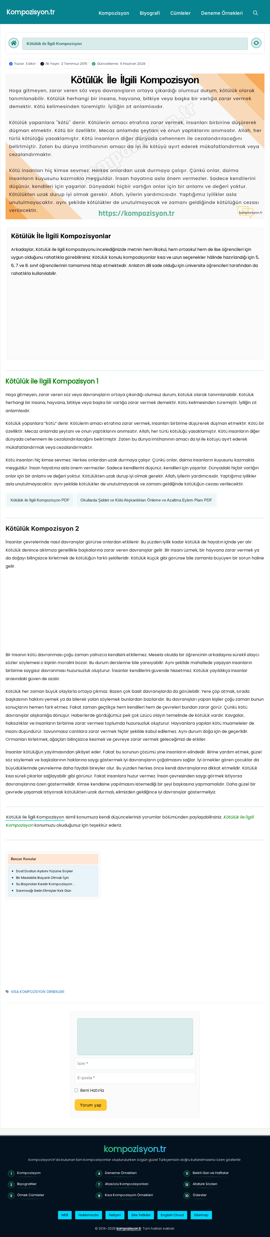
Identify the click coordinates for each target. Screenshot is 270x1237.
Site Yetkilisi (141, 1214)
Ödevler (200, 1194)
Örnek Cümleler (30, 1194)
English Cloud (172, 1214)
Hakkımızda (89, 1214)
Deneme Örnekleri (222, 13)
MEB (64, 1214)
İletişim (115, 1214)
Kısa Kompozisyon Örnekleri (129, 1194)
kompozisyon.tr (135, 1149)
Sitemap (201, 1214)
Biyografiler (27, 1183)
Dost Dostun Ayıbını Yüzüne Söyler (44, 871)
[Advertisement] (135, 317)
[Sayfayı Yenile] (256, 43)
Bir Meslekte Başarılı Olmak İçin (42, 877)
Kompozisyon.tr (31, 12)
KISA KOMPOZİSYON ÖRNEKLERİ (37, 991)
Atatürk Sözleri (205, 1183)
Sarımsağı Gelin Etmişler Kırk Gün (43, 890)
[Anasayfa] (13, 43)
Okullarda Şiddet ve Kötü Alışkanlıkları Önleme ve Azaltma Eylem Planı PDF (146, 500)
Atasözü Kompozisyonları (126, 1183)
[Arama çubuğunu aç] (255, 13)
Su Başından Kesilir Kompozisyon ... (45, 884)
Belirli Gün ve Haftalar (211, 1172)
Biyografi (150, 13)
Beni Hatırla (92, 1090)
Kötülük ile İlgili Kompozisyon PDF (40, 500)
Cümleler (180, 13)
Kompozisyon (114, 13)
